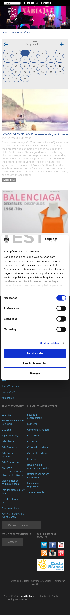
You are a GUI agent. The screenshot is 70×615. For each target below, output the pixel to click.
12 (42, 59)
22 (7, 72)
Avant (5, 32)
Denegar (35, 373)
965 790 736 (11, 596)
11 (34, 59)
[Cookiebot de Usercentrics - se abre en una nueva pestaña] (43, 239)
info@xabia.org (29, 596)
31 (25, 78)
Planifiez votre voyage (42, 406)
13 (51, 59)
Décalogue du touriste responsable (38, 466)
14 (60, 59)
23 (16, 72)
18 (34, 65)
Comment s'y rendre (38, 429)
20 (51, 65)
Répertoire (33, 459)
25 (34, 72)
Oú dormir (33, 441)
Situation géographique (34, 416)
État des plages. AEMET (10, 500)
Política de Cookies (50, 596)
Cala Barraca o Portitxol (9, 454)
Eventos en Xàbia (20, 32)
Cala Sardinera (9, 447)
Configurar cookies (41, 580)
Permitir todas (35, 353)
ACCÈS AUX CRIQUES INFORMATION (13, 515)
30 (16, 78)
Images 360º (8, 392)
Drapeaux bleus (10, 508)
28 (60, 72)
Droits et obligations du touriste (38, 475)
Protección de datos (19, 580)
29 (7, 78)
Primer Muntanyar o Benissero (13, 422)
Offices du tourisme (38, 447)
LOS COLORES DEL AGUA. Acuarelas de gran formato (35, 134)
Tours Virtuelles (10, 386)
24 (25, 72)
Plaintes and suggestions (33, 485)
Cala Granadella (10, 462)
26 (42, 72)
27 (51, 72)
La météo (32, 423)
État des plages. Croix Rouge (13, 491)
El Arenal (6, 429)
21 (60, 65)
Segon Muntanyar (11, 435)
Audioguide (8, 398)
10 (25, 59)
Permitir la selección (35, 363)
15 (7, 65)
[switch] (61, 308)
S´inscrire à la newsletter (21, 525)
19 (42, 65)
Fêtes (4, 380)
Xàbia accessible (35, 492)
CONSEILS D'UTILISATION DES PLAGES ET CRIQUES (12, 471)
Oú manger (33, 435)
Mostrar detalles (49, 343)
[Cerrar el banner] (65, 239)
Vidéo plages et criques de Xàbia (10, 482)
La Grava (6, 414)
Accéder (12, 541)
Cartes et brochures (37, 453)
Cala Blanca (8, 441)
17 (25, 65)
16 (16, 65)
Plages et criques (13, 406)
